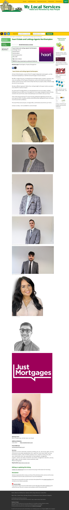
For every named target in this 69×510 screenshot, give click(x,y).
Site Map (26, 495)
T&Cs (15, 495)
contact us (48, 485)
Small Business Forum (37, 495)
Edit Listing (32, 492)
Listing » (4, 44)
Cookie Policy (20, 495)
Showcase (38, 492)
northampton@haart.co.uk (18, 447)
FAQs (13, 495)
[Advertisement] (34, 21)
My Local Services (24, 498)
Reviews (30, 495)
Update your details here (17, 469)
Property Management (31, 64)
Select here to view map (24, 463)
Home (13, 492)
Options (27, 492)
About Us (17, 492)
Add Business (22, 492)
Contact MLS (43, 492)
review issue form (47, 479)
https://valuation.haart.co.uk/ (26, 442)
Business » (5, 39)
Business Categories (47, 495)
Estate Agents (22, 64)
